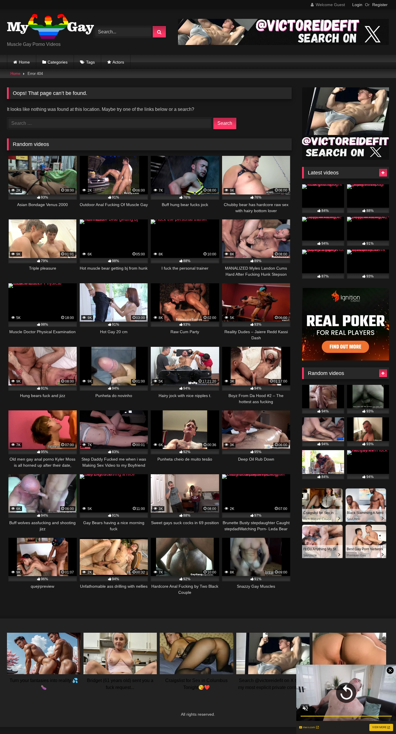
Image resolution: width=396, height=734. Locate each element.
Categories (58, 62)
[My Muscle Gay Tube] (50, 27)
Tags (90, 62)
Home (24, 62)
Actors (118, 62)
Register (380, 4)
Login (357, 4)
